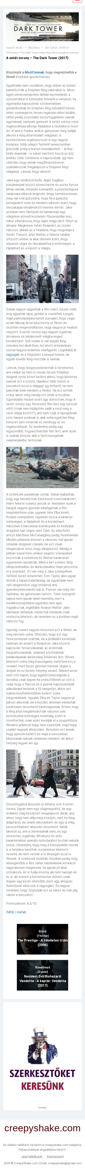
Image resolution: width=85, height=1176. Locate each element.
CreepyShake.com (26, 1163)
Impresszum (55, 1156)
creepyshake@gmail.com (64, 1163)
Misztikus (34, 47)
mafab (21, 912)
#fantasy (12, 52)
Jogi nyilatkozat (32, 1156)
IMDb (10, 912)
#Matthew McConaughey (54, 52)
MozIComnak (34, 72)
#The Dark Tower (28, 52)
